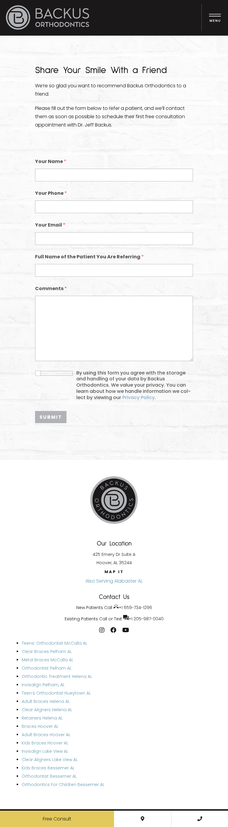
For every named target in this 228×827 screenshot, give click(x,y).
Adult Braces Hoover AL (46, 735)
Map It (114, 572)
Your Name (50, 161)
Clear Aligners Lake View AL (50, 760)
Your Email (50, 225)
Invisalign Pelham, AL (43, 685)
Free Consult (57, 818)
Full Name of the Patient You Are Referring (89, 257)
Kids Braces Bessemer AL (48, 768)
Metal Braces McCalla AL (47, 660)
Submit (50, 417)
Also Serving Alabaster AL (114, 581)
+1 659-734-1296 (135, 608)
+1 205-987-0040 (146, 619)
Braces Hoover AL (40, 726)
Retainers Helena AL (42, 718)
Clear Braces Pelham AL (47, 651)
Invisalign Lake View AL (45, 751)
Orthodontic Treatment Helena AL (57, 676)
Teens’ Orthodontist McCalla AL (54, 643)
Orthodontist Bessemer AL (49, 776)
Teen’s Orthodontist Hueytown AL (56, 693)
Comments (51, 288)
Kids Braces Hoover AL (45, 743)
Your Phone (51, 193)
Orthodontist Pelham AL (47, 668)
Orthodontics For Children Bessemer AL (63, 785)
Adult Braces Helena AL (46, 701)
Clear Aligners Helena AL (47, 710)
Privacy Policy (138, 397)
